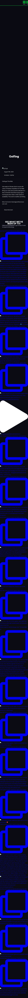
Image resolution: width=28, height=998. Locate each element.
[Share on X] (17, 210)
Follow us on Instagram (8, 225)
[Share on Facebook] (15, 210)
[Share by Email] (20, 210)
